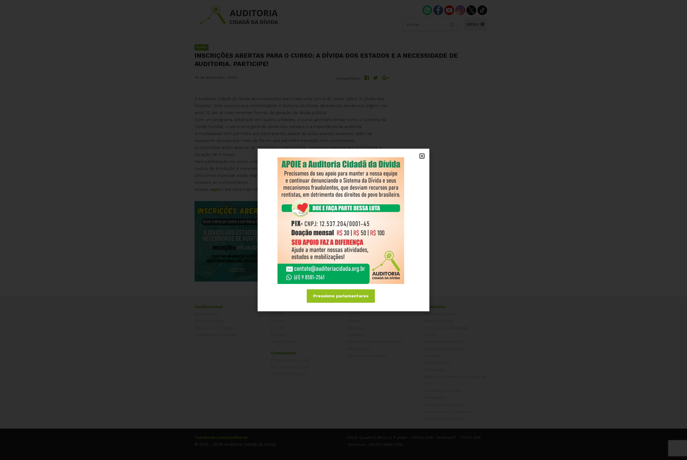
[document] (343, 230)
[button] (422, 156)
